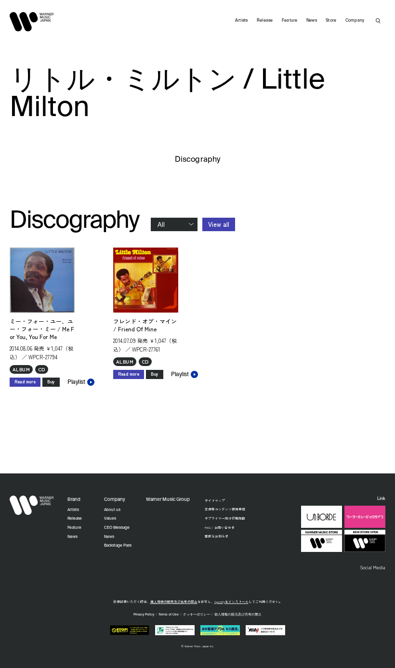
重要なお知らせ (216, 536)
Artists (241, 20)
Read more (25, 382)
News (311, 20)
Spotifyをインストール (231, 601)
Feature (290, 20)
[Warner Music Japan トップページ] (32, 21)
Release (265, 20)
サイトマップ (215, 500)
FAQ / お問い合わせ (220, 527)
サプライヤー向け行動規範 (225, 518)
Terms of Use (168, 614)
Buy (51, 382)
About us (112, 510)
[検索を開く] (378, 20)
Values (110, 519)
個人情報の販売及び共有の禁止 (174, 601)
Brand (73, 500)
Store (331, 20)
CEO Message (117, 528)
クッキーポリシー (196, 614)
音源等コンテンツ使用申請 (225, 509)
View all (218, 224)
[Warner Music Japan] (32, 505)
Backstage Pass (118, 546)
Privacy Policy (143, 614)
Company (355, 20)
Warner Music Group (168, 500)
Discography (197, 160)
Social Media (372, 567)
